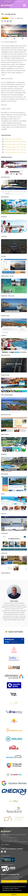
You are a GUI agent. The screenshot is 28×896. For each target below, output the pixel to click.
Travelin (3, 256)
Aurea (2, 493)
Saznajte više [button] (18, 890)
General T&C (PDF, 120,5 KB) (12, 139)
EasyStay (3, 454)
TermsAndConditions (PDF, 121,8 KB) (15, 142)
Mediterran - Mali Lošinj (7, 296)
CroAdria (3, 335)
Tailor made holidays (7, 395)
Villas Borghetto (5, 573)
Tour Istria (4, 236)
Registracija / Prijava (19, 1)
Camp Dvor (4, 553)
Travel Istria (4, 533)
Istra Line (3, 513)
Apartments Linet (6, 414)
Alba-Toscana (5, 434)
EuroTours (4, 216)
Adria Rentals (5, 197)
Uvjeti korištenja (7, 1)
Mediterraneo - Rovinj (7, 276)
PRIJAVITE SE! (14, 881)
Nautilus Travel (5, 315)
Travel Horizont (5, 177)
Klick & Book (4, 474)
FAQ (2, 844)
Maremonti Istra (5, 355)
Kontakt (7, 844)
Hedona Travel (5, 375)
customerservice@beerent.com (9, 837)
